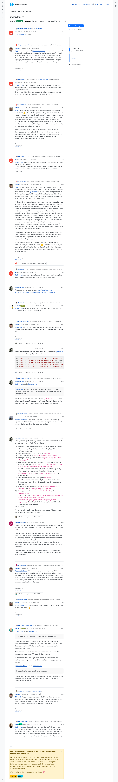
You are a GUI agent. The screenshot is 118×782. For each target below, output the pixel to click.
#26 (62, 381)
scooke (17, 417)
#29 (62, 522)
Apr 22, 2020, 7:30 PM (32, 48)
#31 (63, 602)
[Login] (115, 2)
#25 (62, 349)
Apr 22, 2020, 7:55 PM (32, 108)
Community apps (87, 4)
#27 (62, 417)
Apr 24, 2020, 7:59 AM (31, 417)
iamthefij (17, 306)
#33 (62, 694)
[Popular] (2, 13)
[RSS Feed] (65, 21)
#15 (63, 31)
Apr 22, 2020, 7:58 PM (29, 159)
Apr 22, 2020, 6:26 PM (29, 31)
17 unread (73, 58)
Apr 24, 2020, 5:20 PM (34, 724)
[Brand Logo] (11, 4)
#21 (63, 272)
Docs (101, 4)
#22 (62, 287)
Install (107, 4)
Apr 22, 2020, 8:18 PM (29, 272)
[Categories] (2, 2)
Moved (13, 21)
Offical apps (75, 4)
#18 (63, 108)
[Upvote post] (59, 39)
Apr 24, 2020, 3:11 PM (32, 602)
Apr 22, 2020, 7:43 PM (29, 82)
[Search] (2, 20)
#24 (62, 324)
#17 (63, 82)
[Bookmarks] (2, 16)
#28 (62, 438)
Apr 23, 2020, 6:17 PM (32, 324)
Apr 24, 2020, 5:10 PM (37, 628)
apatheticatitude (20, 522)
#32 (62, 628)
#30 (62, 568)
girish (16, 724)
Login (20, 776)
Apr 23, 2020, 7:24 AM (36, 287)
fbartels (17, 628)
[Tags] (2, 9)
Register (13, 776)
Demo (96, 4)
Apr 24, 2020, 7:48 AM (36, 381)
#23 (62, 306)
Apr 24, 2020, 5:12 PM (32, 694)
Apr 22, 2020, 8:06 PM (32, 184)
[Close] (61, 751)
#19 (63, 159)
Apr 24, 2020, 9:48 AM (37, 438)
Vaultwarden (28, 21)
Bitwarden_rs (38, 28)
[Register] (115, 5)
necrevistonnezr (22, 28)
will (16, 31)
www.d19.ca (18, 70)
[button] (2, 776)
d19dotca (17, 48)
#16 (63, 48)
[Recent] (2, 5)
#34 (62, 724)
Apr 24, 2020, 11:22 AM (37, 522)
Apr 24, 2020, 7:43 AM (36, 349)
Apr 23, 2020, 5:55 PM (37, 306)
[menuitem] (115, 2)
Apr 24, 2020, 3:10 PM (32, 568)
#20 (62, 184)
